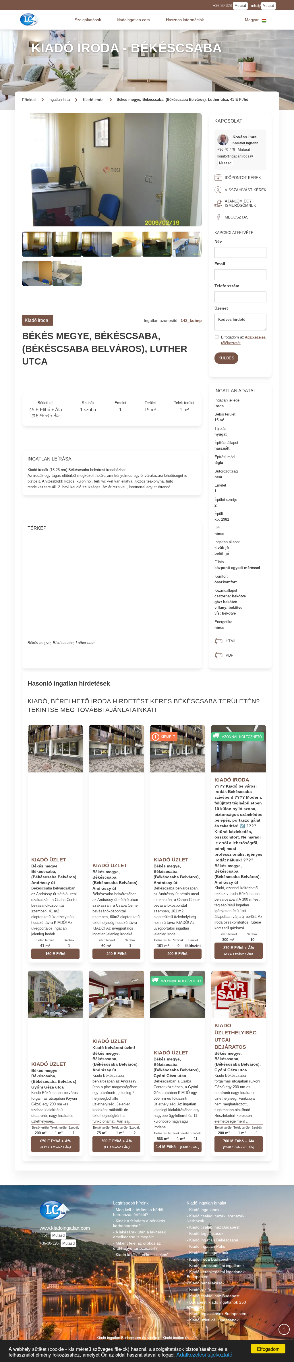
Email (219, 263)
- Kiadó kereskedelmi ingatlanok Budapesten (216, 1274)
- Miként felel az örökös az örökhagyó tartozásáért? (137, 1245)
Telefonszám (226, 286)
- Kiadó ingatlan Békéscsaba (212, 1240)
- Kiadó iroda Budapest (207, 1259)
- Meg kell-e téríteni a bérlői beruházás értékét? (138, 1212)
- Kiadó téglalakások (205, 1233)
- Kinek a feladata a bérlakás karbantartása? (139, 1223)
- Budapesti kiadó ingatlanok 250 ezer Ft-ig (216, 1304)
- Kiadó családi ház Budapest (213, 1227)
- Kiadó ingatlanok (203, 1209)
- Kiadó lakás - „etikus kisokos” (141, 1254)
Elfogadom (268, 1348)
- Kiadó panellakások (206, 1283)
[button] (88, 19)
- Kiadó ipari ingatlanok (207, 1252)
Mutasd (240, 5)
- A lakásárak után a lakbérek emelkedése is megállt (139, 1234)
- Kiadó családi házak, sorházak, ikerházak (216, 1218)
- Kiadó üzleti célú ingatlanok (213, 1320)
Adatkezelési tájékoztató (204, 1354)
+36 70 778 (226, 149)
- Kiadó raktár (199, 1289)
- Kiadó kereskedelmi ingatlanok (216, 1265)
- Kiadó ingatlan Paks (206, 1246)
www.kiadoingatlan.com (65, 1228)
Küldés (226, 358)
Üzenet (221, 308)
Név (218, 241)
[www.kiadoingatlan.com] (30, 19)
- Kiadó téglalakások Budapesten (216, 1313)
